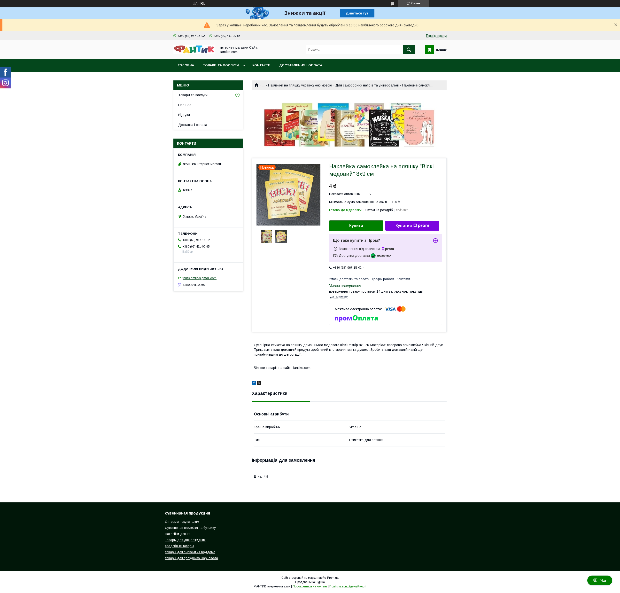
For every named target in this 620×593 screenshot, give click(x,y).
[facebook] (254, 383)
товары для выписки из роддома (190, 552)
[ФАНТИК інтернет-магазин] (194, 53)
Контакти (261, 65)
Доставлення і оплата (300, 65)
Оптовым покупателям (182, 521)
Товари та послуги (221, 65)
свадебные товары (179, 546)
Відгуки (184, 115)
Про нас (184, 105)
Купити (356, 226)
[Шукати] (409, 49)
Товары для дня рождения (185, 540)
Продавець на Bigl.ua (310, 582)
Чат (603, 580)
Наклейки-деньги (177, 534)
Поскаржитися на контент (310, 586)
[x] (259, 383)
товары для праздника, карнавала (191, 558)
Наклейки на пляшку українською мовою (300, 85)
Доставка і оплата (192, 125)
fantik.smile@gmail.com (200, 278)
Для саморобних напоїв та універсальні (367, 85)
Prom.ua (333, 577)
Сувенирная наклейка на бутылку (190, 528)
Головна (186, 65)
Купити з (403, 226)
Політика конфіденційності (347, 586)
